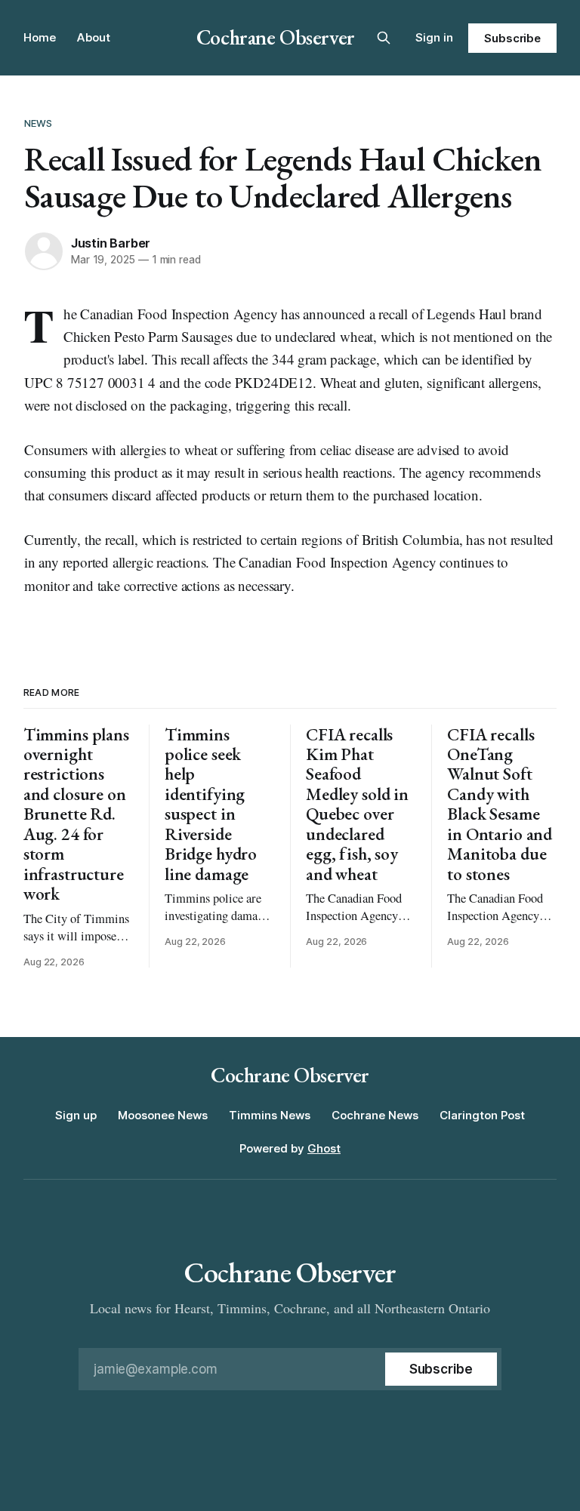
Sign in (434, 37)
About (93, 37)
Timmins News (269, 1115)
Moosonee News (163, 1115)
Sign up (76, 1115)
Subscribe (512, 38)
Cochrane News (375, 1115)
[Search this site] (384, 38)
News (38, 123)
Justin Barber (110, 243)
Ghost (324, 1148)
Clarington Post (482, 1115)
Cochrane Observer (275, 37)
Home (39, 37)
